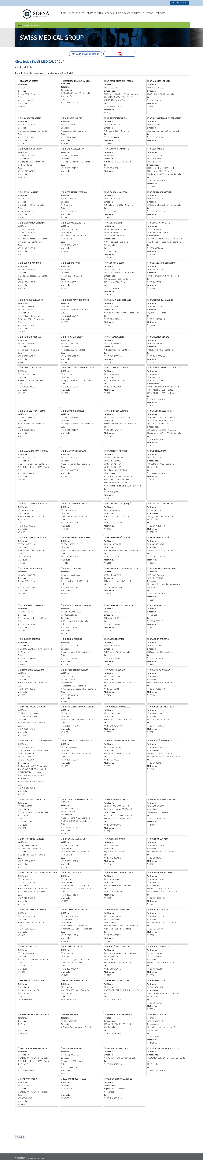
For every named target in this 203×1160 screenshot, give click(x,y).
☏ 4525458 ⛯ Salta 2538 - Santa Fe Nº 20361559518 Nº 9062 (28, 93)
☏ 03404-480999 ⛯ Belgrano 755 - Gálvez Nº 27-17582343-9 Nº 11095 (161, 812)
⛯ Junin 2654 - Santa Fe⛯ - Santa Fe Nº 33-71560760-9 (31, 990)
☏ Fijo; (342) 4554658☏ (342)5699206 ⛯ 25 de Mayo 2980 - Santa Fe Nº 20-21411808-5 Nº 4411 (76, 619)
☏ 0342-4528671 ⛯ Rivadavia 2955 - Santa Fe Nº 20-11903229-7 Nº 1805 (160, 651)
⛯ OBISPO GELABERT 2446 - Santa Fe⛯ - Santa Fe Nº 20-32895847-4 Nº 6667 (35, 651)
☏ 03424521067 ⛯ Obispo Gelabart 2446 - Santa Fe (77, 1021)
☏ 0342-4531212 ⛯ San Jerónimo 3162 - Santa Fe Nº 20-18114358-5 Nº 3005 (32, 682)
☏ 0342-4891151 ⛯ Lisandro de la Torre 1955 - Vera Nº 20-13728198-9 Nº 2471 (33, 618)
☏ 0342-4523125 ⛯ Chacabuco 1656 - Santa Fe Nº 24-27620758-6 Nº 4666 (31, 204)
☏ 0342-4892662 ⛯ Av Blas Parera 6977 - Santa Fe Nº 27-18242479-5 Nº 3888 (162, 922)
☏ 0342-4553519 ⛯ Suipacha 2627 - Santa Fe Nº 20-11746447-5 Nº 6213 (73, 130)
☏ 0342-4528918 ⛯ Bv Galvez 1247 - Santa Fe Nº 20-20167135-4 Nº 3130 (74, 516)
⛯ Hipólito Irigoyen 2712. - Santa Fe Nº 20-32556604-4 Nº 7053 (77, 311)
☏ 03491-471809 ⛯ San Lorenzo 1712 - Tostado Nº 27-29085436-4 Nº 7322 (161, 851)
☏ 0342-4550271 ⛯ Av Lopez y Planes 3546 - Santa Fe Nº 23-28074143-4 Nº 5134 (78, 719)
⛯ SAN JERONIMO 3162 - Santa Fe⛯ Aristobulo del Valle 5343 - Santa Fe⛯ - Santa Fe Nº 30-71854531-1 (35, 1059)
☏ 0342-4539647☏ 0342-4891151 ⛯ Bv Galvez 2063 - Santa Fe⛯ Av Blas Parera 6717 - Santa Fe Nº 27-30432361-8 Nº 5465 (162, 888)
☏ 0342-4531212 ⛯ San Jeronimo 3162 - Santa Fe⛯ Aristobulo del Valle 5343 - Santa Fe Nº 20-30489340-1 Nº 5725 (35, 465)
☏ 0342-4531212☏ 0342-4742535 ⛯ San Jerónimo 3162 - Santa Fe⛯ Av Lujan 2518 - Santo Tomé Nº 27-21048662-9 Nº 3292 (37, 888)
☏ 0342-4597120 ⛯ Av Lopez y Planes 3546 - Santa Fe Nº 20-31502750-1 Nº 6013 (164, 130)
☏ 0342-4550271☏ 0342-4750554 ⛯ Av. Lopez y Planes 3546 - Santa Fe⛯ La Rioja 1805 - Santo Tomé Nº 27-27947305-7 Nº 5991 (121, 925)
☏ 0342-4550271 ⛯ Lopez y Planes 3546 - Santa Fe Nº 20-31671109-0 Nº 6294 (121, 581)
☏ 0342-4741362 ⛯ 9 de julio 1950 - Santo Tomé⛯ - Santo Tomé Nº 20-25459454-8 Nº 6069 (32, 163)
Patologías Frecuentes (128, 13)
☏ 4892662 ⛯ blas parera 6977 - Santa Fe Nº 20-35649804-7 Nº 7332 (117, 161)
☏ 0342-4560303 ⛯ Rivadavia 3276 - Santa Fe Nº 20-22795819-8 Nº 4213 (30, 380)
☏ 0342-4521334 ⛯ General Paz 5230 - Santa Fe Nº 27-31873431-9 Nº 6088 (118, 719)
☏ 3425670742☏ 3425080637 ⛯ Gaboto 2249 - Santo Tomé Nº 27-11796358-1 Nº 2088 (160, 961)
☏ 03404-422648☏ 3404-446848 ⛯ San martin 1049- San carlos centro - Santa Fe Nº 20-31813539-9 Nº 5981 (164, 584)
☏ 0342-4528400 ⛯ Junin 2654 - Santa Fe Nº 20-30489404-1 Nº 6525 (29, 349)
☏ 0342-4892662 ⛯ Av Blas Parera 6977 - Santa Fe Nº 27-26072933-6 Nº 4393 (76, 753)
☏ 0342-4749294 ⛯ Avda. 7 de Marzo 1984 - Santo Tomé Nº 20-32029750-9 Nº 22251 (121, 312)
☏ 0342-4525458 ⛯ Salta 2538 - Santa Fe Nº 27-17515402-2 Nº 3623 (160, 719)
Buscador (148, 13)
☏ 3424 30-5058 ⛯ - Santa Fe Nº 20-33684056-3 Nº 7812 (74, 204)
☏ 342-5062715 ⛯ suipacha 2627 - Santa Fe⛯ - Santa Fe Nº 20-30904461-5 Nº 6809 (73, 237)
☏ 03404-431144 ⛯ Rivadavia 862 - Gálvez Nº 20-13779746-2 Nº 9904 (118, 618)
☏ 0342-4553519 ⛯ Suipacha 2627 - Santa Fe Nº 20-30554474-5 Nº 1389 (116, 130)
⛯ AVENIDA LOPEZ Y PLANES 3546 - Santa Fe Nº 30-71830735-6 (123, 990)
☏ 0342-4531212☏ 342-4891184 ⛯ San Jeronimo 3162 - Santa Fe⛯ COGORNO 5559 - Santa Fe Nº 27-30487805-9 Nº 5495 (76, 816)
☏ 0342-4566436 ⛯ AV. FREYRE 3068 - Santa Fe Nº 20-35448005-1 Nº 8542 (160, 93)
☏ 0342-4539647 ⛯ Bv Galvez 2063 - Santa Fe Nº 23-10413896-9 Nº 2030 (160, 550)
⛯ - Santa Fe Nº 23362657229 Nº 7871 (157, 616)
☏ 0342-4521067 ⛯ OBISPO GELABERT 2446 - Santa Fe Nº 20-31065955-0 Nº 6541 (164, 204)
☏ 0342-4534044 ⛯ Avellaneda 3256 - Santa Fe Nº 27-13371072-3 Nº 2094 (119, 753)
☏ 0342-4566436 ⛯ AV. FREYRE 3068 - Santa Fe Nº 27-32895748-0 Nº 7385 (118, 885)
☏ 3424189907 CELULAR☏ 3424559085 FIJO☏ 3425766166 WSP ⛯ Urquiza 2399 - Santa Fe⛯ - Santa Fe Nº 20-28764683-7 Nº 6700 (116, 240)
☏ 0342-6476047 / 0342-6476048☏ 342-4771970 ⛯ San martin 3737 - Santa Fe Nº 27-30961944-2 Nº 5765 (120, 961)
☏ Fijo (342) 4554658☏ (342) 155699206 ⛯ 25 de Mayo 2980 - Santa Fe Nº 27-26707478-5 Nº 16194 (32, 721)
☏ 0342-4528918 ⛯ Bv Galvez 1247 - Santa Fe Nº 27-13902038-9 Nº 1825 (32, 922)
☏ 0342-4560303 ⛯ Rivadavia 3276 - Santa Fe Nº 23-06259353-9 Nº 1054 (117, 349)
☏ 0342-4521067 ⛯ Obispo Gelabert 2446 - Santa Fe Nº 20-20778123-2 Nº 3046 (163, 275)
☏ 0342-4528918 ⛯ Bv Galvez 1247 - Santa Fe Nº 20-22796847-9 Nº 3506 (32, 550)
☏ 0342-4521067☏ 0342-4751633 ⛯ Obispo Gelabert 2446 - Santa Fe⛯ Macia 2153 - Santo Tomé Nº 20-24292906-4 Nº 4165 (34, 238)
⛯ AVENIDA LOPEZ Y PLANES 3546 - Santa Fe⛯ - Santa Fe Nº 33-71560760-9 (166, 1059)
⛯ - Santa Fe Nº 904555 (73, 1088)
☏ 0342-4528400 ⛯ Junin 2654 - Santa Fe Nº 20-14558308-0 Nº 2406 (160, 312)
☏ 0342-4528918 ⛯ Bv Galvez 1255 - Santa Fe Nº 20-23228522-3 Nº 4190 (31, 423)
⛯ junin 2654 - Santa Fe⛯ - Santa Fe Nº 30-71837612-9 (118, 1088)
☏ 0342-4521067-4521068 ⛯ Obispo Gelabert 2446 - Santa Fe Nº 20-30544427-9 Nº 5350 (120, 423)
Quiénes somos (76, 13)
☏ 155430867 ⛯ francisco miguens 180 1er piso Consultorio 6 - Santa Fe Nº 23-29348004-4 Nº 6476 (76, 961)
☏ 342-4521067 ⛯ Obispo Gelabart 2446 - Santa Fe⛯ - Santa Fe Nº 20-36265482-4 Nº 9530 (163, 994)
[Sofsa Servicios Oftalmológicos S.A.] (36, 14)
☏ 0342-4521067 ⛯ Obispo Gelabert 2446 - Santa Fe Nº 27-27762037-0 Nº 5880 (163, 682)
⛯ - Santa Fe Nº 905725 (33, 1024)
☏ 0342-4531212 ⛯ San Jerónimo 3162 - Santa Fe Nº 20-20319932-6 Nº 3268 (75, 651)
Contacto (160, 13)
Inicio (63, 13)
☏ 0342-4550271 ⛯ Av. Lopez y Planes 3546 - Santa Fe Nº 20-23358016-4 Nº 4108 (121, 550)
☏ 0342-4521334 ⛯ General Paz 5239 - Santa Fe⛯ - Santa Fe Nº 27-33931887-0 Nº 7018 (75, 853)
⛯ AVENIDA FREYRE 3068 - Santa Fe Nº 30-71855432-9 (120, 1056)
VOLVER (20, 1136)
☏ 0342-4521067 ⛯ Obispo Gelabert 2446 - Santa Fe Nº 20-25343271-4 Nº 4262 (34, 275)
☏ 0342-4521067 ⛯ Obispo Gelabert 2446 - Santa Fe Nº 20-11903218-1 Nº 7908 (77, 423)
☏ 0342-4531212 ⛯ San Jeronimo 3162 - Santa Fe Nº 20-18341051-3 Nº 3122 (118, 204)
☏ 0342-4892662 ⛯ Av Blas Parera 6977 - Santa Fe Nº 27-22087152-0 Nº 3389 (33, 959)
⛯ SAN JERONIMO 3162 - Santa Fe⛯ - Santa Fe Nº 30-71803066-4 (119, 1024)
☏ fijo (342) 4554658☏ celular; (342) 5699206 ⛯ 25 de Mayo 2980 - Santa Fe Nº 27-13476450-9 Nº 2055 (31, 853)
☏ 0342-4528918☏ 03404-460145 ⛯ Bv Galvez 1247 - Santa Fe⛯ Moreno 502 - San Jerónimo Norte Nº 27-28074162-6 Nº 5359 (77, 925)
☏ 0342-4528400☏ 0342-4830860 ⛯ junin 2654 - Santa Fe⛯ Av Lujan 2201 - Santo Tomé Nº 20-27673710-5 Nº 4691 (31, 315)
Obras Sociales (95, 13)
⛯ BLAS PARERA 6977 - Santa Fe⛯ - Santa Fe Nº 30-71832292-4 (76, 91)
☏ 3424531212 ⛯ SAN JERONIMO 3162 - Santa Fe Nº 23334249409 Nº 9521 (33, 1091)
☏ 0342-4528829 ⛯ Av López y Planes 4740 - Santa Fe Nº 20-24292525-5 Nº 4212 (77, 550)
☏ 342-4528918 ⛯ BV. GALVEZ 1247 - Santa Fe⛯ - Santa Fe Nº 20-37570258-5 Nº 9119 (32, 518)
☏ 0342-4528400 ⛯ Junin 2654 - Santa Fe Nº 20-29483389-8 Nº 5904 (116, 380)
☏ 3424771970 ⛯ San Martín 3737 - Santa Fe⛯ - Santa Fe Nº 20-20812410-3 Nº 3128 (160, 465)
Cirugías (109, 13)
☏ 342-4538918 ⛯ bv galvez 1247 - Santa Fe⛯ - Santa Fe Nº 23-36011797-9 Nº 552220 (160, 518)
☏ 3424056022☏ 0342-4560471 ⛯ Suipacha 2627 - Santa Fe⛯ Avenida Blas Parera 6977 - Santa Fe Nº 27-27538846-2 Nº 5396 (78, 685)
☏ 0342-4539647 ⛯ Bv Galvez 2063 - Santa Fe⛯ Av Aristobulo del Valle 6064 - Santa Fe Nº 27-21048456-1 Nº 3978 (165, 754)
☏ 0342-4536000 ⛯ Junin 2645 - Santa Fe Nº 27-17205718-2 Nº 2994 (115, 851)
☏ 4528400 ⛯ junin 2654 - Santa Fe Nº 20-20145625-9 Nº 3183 (71, 275)
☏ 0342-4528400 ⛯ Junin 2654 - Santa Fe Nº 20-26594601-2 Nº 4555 (30, 581)
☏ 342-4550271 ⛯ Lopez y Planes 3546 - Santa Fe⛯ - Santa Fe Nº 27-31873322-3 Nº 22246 (33, 813)
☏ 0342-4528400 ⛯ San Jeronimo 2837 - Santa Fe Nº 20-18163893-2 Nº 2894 (75, 463)
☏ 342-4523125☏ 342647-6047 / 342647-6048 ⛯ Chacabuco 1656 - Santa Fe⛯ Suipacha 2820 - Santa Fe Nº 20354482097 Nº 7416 (119, 278)
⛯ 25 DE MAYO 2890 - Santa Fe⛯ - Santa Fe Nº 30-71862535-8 (75, 990)
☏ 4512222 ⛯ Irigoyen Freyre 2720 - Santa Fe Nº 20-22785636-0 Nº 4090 (79, 380)
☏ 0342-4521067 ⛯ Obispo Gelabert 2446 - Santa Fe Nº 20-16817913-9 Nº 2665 (77, 161)
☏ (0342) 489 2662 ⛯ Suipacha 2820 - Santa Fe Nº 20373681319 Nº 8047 (73, 1061)
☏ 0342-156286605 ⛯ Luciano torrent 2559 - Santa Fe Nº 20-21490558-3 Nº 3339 (76, 581)
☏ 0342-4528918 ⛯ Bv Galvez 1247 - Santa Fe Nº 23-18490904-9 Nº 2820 (118, 516)
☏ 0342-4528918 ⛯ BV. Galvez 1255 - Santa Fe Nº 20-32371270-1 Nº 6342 (117, 651)
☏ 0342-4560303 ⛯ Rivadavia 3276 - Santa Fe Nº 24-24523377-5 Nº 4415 (73, 349)
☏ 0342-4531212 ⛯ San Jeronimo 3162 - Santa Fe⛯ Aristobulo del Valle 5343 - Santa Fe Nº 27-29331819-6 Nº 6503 (78, 887)
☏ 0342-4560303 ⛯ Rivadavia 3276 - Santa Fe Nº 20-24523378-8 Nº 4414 (160, 349)
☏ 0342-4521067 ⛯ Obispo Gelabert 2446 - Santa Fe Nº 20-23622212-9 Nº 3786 (34, 130)
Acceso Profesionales (179, 3)
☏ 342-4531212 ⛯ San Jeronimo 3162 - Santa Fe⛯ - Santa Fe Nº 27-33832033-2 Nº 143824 (161, 1028)
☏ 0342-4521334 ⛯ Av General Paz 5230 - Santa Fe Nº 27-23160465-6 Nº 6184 (119, 682)
